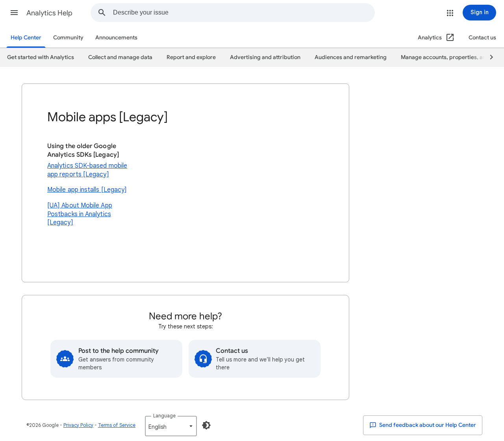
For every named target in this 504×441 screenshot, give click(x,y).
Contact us (482, 37)
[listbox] (171, 426)
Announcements (116, 37)
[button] (14, 12)
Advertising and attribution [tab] (265, 57)
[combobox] (243, 13)
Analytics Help (49, 13)
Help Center (26, 37)
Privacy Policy (78, 425)
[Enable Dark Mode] (206, 425)
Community (68, 37)
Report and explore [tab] (191, 57)
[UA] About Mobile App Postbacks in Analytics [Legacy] (79, 214)
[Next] (488, 57)
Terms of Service (116, 425)
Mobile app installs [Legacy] (87, 190)
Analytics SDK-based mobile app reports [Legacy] (87, 170)
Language (164, 416)
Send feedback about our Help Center (427, 425)
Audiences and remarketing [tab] (351, 57)
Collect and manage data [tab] (120, 57)
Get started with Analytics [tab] (40, 57)
